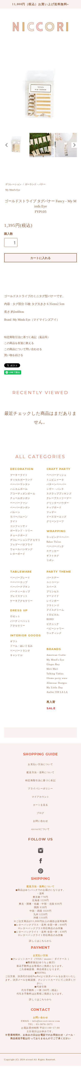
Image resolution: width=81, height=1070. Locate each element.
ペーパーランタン (20, 484)
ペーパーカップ (19, 582)
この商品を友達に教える (19, 343)
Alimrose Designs (57, 683)
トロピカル (53, 614)
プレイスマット (19, 596)
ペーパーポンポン (20, 507)
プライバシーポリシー (40, 788)
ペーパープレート (20, 577)
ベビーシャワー (55, 628)
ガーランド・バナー (35, 184)
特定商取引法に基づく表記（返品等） (27, 337)
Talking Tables (55, 673)
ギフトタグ (53, 555)
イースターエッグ (57, 516)
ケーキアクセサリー (21, 600)
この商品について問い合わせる (23, 349)
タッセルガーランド (21, 479)
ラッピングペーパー (58, 537)
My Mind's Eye (12, 190)
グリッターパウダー (58, 503)
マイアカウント (40, 797)
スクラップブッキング (59, 493)
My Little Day (55, 687)
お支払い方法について (40, 764)
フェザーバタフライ (21, 544)
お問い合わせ (40, 821)
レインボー (53, 600)
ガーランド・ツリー (21, 530)
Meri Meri (52, 669)
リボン (50, 560)
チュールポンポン (20, 498)
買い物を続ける (13, 355)
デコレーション (13, 184)
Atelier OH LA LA (57, 692)
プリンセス (53, 591)
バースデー (53, 577)
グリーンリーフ (55, 521)
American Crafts (56, 655)
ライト (14, 521)
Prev (7, 145)
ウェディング (54, 633)
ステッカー (53, 551)
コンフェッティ (19, 526)
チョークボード (19, 535)
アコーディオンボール (22, 493)
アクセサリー (17, 625)
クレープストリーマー (59, 498)
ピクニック (53, 624)
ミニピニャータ (55, 479)
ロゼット (15, 616)
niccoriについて (40, 829)
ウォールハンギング (21, 549)
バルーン (15, 512)
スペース (51, 586)
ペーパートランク (20, 650)
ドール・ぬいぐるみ (21, 646)
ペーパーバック (55, 546)
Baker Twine (54, 541)
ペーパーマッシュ (57, 475)
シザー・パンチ (55, 489)
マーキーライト (19, 475)
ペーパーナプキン (20, 586)
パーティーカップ (20, 591)
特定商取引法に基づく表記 (40, 780)
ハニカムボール (19, 489)
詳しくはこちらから (40, 941)
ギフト (14, 641)
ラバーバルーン (19, 516)
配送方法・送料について (40, 772)
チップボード (54, 507)
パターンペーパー (57, 484)
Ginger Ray (53, 664)
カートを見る (40, 805)
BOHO (50, 619)
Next (74, 145)
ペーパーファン (19, 503)
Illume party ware (57, 678)
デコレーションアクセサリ (25, 540)
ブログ (40, 813)
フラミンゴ (53, 605)
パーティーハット (20, 621)
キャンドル (16, 655)
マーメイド (53, 596)
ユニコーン (53, 582)
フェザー (51, 512)
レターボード (17, 553)
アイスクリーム (55, 610)
